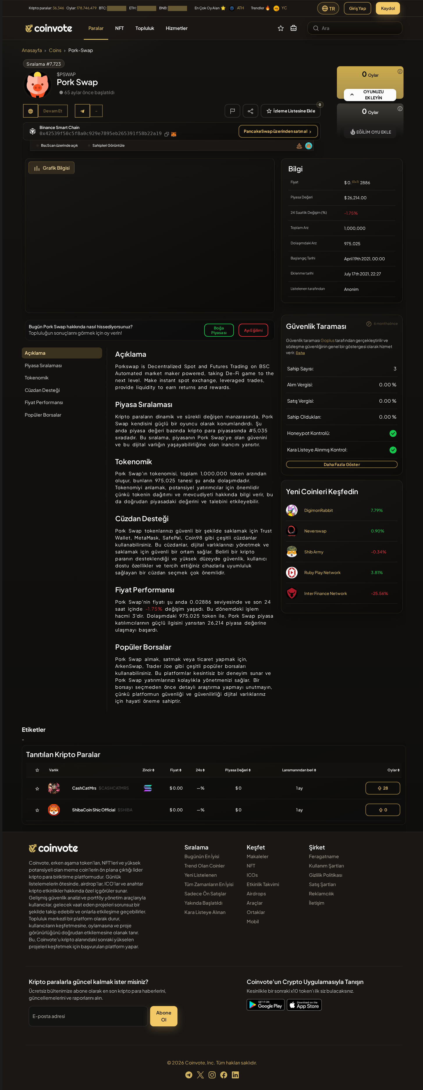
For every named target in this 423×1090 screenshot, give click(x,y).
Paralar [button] (96, 28)
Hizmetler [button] (177, 28)
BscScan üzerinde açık (59, 145)
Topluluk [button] (145, 28)
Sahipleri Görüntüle (109, 145)
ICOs (252, 875)
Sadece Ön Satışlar (205, 893)
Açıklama (35, 353)
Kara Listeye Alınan (204, 912)
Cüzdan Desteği (42, 390)
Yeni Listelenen (200, 875)
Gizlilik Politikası (325, 875)
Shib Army (314, 551)
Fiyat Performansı (44, 402)
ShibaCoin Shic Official (93, 809)
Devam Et (53, 110)
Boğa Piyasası (219, 330)
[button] (293, 28)
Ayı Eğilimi (253, 330)
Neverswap (315, 530)
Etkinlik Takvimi (263, 884)
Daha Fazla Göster (342, 464)
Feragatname (324, 856)
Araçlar (255, 903)
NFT (251, 866)
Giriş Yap (357, 8)
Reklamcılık (321, 893)
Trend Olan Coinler (204, 866)
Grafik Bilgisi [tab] (56, 168)
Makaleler (258, 856)
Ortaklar (256, 912)
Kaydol (388, 8)
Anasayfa (32, 50)
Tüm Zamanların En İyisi (208, 884)
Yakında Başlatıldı (203, 903)
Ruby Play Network (322, 572)
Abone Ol (163, 1016)
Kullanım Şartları (326, 866)
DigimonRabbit (318, 510)
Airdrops (256, 893)
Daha (300, 353)
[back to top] (411, 1077)
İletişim (316, 903)
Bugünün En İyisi (201, 856)
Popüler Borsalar (43, 415)
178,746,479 (87, 8)
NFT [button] (119, 28)
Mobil (253, 921)
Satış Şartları (322, 884)
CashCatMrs (84, 787)
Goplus (328, 340)
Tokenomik (37, 377)
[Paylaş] (250, 110)
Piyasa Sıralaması (43, 365)
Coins (55, 50)
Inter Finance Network (325, 593)
